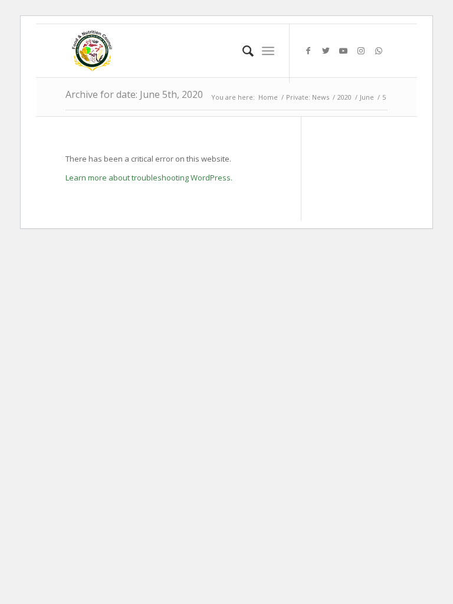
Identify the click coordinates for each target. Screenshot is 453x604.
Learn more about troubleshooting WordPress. (148, 177)
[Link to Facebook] (308, 51)
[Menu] (268, 51)
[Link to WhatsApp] (379, 51)
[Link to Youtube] (343, 51)
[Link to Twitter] (325, 51)
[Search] (242, 50)
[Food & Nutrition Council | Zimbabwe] (92, 50)
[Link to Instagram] (361, 51)
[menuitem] (242, 50)
